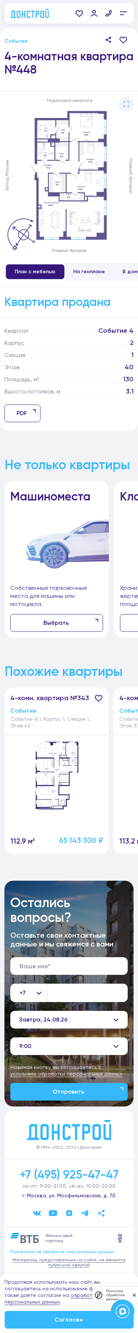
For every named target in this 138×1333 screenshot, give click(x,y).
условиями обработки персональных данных (66, 1074)
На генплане (89, 271)
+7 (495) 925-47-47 (69, 1174)
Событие (16, 41)
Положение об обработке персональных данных (62, 1251)
